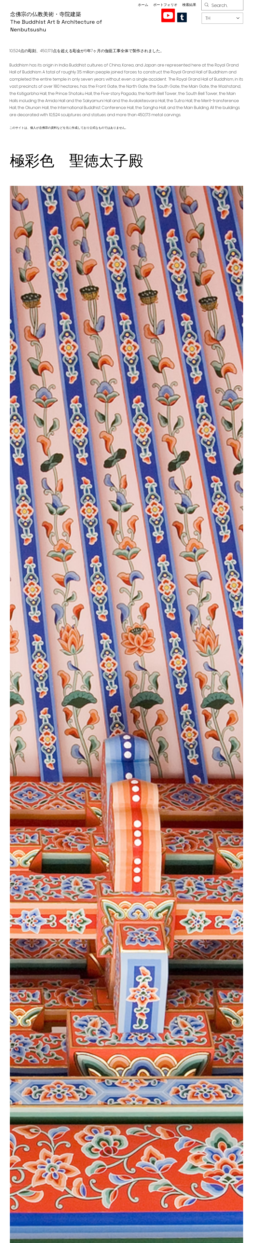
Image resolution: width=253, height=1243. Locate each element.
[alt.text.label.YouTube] (168, 15)
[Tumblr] (182, 17)
